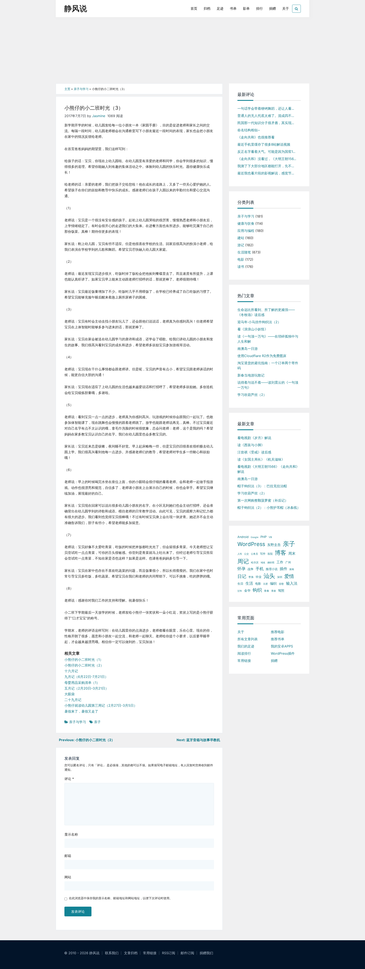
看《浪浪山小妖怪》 (252, 329)
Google (254, 537)
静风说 (75, 8)
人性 (239, 554)
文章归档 (131, 953)
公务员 (254, 554)
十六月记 (71, 671)
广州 (288, 562)
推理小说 (272, 569)
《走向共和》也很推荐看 (256, 137)
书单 (233, 8)
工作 (279, 562)
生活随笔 (244, 252)
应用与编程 (245, 231)
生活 (249, 583)
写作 (263, 553)
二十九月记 (72, 700)
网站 (67, 877)
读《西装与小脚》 (250, 445)
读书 (240, 266)
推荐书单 (277, 639)
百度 (265, 584)
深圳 (279, 577)
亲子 (97, 722)
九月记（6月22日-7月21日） (86, 677)
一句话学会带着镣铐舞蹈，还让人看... (265, 108)
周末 (292, 553)
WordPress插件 (283, 653)
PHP (263, 537)
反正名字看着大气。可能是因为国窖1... (266, 151)
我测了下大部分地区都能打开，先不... (265, 166)
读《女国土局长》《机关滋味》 (261, 459)
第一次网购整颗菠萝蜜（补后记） (262, 500)
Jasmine (98, 116)
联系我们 (111, 953)
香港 (273, 591)
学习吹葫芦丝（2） (252, 395)
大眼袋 (69, 694)
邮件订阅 (187, 953)
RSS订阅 (168, 953)
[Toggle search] (296, 9)
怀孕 (241, 568)
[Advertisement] (182, 51)
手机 (260, 568)
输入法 (291, 583)
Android (243, 537)
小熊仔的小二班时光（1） (83, 659)
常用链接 (244, 660)
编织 (273, 583)
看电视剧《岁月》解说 (254, 438)
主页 (67, 89)
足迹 (220, 8)
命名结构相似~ (248, 130)
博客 (280, 552)
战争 (250, 569)
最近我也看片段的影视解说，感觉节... (265, 173)
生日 (240, 583)
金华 (247, 591)
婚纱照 (270, 562)
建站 (240, 238)
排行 (259, 8)
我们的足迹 (245, 646)
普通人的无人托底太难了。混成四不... (265, 116)
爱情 (289, 576)
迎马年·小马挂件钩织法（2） (259, 322)
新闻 (291, 569)
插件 (283, 569)
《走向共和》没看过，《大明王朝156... (266, 159)
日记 (241, 576)
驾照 (281, 591)
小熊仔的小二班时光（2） (84, 665)
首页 (194, 8)
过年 (239, 591)
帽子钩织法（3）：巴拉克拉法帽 (262, 486)
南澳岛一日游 (247, 348)
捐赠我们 (206, 953)
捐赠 (272, 8)
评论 (69, 779)
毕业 (258, 577)
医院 (270, 553)
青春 (266, 590)
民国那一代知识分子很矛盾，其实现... (265, 123)
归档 (207, 8)
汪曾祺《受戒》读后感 (254, 452)
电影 (240, 259)
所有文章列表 (247, 639)
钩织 (257, 590)
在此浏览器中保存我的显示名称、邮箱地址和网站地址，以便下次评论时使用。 (120, 898)
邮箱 (67, 856)
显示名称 (71, 834)
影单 (246, 8)
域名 (263, 562)
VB (270, 537)
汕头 (269, 575)
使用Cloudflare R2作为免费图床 (261, 356)
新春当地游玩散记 (250, 375)
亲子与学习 (81, 89)
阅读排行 (244, 653)
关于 (285, 8)
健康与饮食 (245, 223)
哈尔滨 (255, 562)
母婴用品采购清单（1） (82, 682)
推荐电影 (277, 632)
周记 (243, 561)
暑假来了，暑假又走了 (81, 711)
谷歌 (281, 583)
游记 (240, 245)
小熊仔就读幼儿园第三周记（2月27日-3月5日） (100, 705)
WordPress (251, 544)
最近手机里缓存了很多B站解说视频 (263, 144)
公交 (246, 553)
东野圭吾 (274, 545)
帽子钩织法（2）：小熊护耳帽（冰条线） (268, 507)
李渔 (250, 577)
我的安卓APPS (282, 646)
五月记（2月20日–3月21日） (86, 688)
